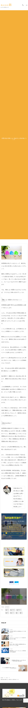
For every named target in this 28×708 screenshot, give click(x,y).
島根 (7, 612)
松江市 (13, 612)
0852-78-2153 (15, 527)
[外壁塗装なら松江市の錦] (6, 4)
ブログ (11, 629)
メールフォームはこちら (15, 533)
